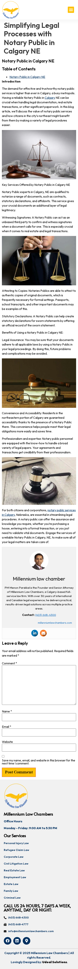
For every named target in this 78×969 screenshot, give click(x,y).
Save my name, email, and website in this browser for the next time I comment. (38, 762)
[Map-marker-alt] (26, 941)
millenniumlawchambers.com (55, 622)
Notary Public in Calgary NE (27, 77)
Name (7, 711)
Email (6, 726)
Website (7, 741)
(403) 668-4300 (45, 615)
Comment (9, 663)
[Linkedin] (34, 633)
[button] (71, 10)
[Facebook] (7, 941)
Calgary (50, 98)
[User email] (43, 633)
